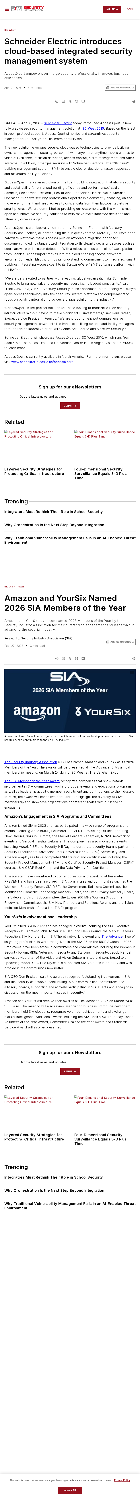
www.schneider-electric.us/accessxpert (42, 362)
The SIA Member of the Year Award (32, 781)
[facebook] (57, 101)
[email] (83, 101)
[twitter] (70, 101)
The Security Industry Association (30, 762)
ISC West (10, 30)
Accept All (70, 1490)
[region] (70, 1486)
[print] (134, 101)
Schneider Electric (58, 123)
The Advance (112, 936)
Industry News (14, 586)
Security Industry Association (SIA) (47, 638)
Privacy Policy (122, 1480)
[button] (7, 9)
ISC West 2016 (92, 128)
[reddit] (76, 101)
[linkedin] (63, 101)
